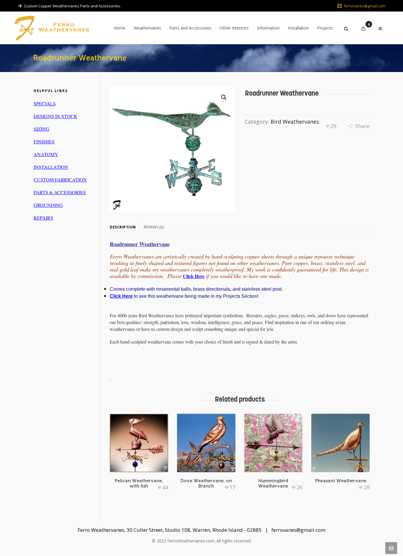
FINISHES (44, 141)
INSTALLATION (51, 167)
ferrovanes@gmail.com (364, 6)
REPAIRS (43, 218)
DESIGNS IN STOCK (55, 116)
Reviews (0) (154, 227)
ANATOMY (46, 154)
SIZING (41, 129)
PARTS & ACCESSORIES (60, 192)
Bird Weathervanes (295, 121)
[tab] (124, 227)
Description (123, 227)
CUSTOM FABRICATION (60, 179)
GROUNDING (48, 205)
